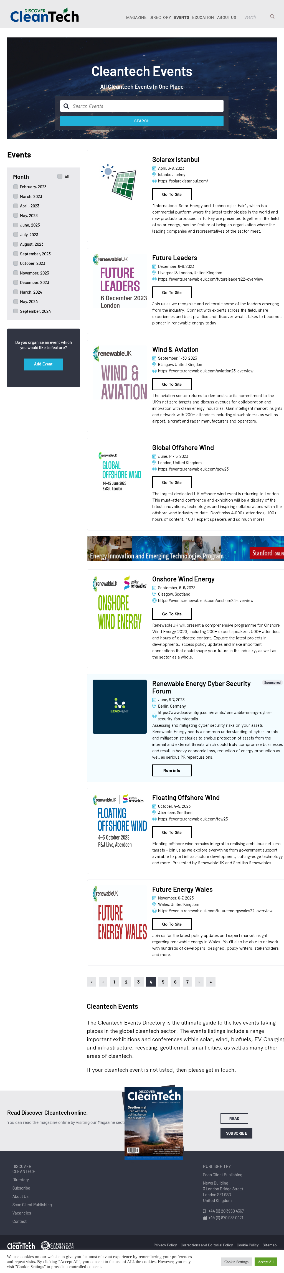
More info (172, 770)
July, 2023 (29, 234)
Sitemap (270, 1244)
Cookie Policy (248, 1244)
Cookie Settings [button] (236, 1262)
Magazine (136, 17)
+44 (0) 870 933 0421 (226, 1217)
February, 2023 (33, 186)
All (67, 176)
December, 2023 (34, 282)
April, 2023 (29, 205)
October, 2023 (32, 263)
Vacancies (21, 1212)
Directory (160, 17)
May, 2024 (29, 301)
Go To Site (172, 194)
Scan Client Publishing (32, 1204)
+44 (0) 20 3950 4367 (226, 1210)
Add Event (43, 364)
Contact (19, 1221)
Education (203, 17)
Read (234, 1118)
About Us (226, 17)
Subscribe (236, 1133)
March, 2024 (31, 291)
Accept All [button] (266, 1262)
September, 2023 (35, 253)
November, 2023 (34, 272)
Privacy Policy (165, 1244)
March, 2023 (31, 196)
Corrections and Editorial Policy (207, 1244)
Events (181, 17)
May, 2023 (29, 215)
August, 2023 (32, 244)
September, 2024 (35, 311)
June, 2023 (30, 224)
